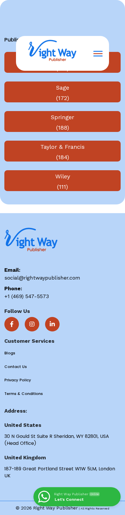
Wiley (62, 176)
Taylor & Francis (62, 146)
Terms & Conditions (23, 393)
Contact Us (15, 366)
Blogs (9, 353)
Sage (62, 87)
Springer (62, 117)
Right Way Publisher (55, 508)
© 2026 (24, 508)
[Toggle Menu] (98, 53)
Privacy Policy (17, 380)
